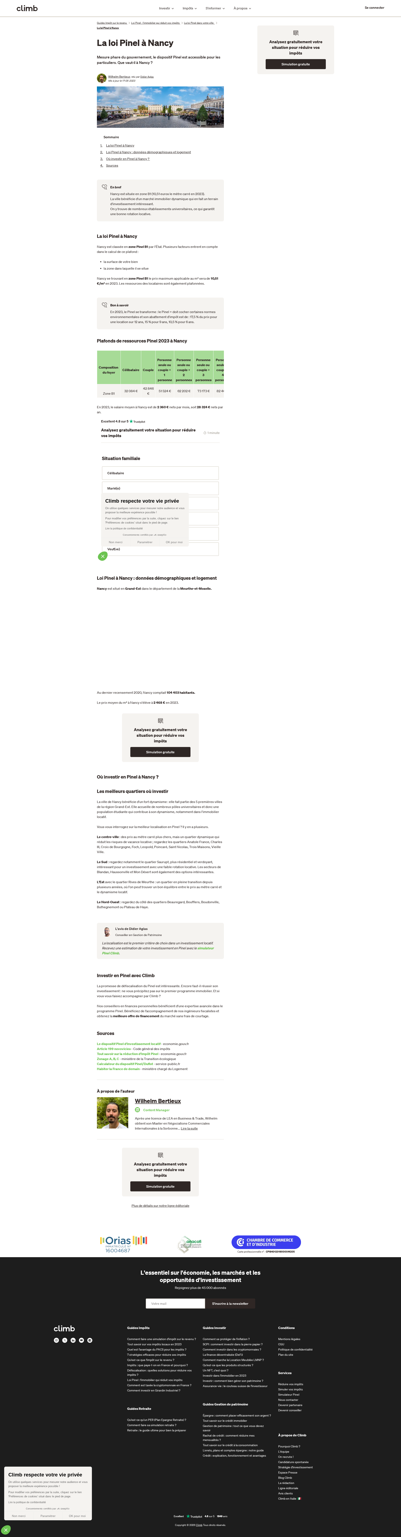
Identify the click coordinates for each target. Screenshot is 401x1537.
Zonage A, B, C (108, 1059)
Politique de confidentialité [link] (295, 1349)
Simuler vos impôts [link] (290, 1389)
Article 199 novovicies (114, 1049)
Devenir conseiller (290, 1410)
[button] (6, 1530)
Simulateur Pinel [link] (288, 1394)
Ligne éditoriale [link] (288, 1488)
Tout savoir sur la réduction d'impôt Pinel (127, 1054)
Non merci (18, 1516)
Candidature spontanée (293, 1462)
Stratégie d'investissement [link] (295, 1467)
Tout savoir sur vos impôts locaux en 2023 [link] (154, 1344)
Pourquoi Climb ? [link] (289, 1446)
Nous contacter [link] (288, 1400)
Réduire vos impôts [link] (290, 1384)
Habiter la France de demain (118, 1069)
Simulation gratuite (160, 752)
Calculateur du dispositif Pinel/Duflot (125, 1064)
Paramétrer (48, 1516)
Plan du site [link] (285, 1355)
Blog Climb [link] (285, 1478)
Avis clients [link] (285, 1493)
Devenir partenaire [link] (290, 1405)
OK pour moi (77, 1516)
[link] (374, 7)
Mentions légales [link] (289, 1339)
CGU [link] (281, 1344)
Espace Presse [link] (287, 1472)
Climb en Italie (287, 1498)
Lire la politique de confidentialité (27, 1502)
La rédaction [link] (286, 1483)
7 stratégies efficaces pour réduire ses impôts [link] (156, 1355)
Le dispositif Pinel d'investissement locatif (129, 1044)
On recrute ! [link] (285, 1457)
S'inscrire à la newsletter (230, 1303)
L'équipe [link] (283, 1451)
